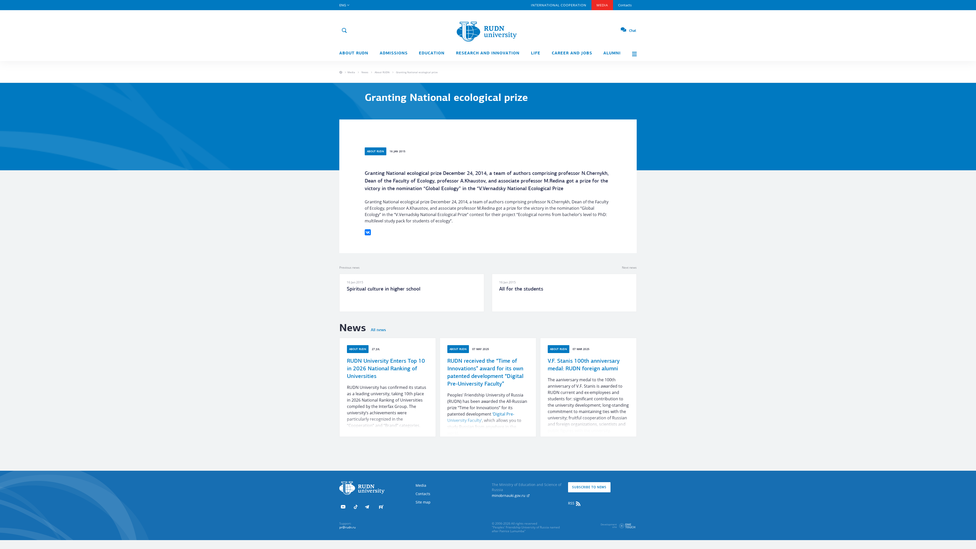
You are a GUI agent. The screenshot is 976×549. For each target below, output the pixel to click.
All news (378, 330)
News (364, 72)
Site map (423, 502)
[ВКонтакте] (368, 232)
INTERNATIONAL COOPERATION (558, 5)
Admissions (394, 53)
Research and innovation (488, 53)
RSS (571, 503)
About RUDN (353, 53)
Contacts (625, 5)
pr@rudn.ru (347, 527)
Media (602, 5)
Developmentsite (609, 525)
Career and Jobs (572, 53)
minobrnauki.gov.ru (509, 495)
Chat (632, 30)
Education (432, 53)
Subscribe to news (589, 487)
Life (535, 53)
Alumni (612, 53)
